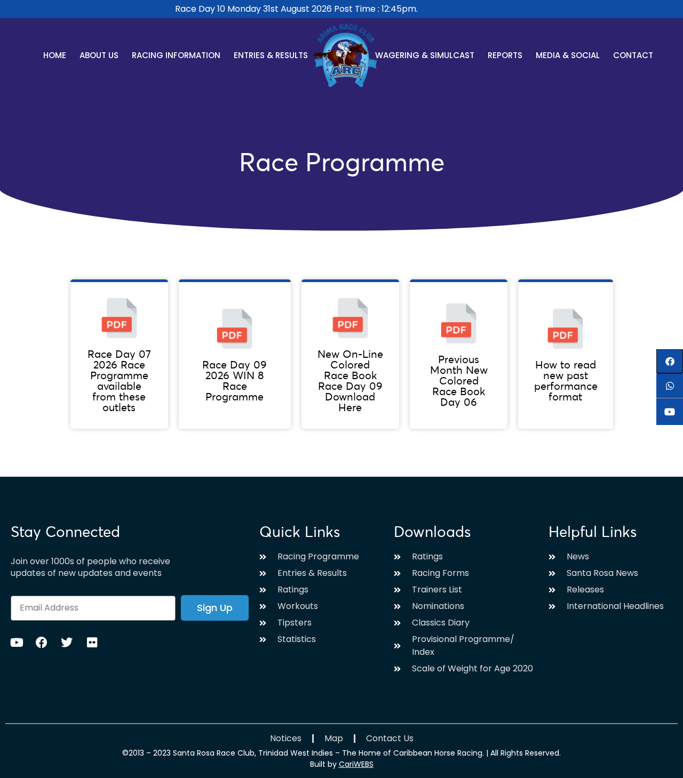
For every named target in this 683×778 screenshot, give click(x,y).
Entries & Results (271, 55)
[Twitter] (67, 642)
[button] (669, 361)
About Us (99, 55)
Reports (505, 55)
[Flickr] (92, 642)
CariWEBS (356, 764)
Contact (633, 55)
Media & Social (568, 55)
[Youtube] (16, 642)
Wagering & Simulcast (424, 55)
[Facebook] (41, 642)
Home (54, 55)
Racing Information (176, 55)
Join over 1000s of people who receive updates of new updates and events (90, 567)
